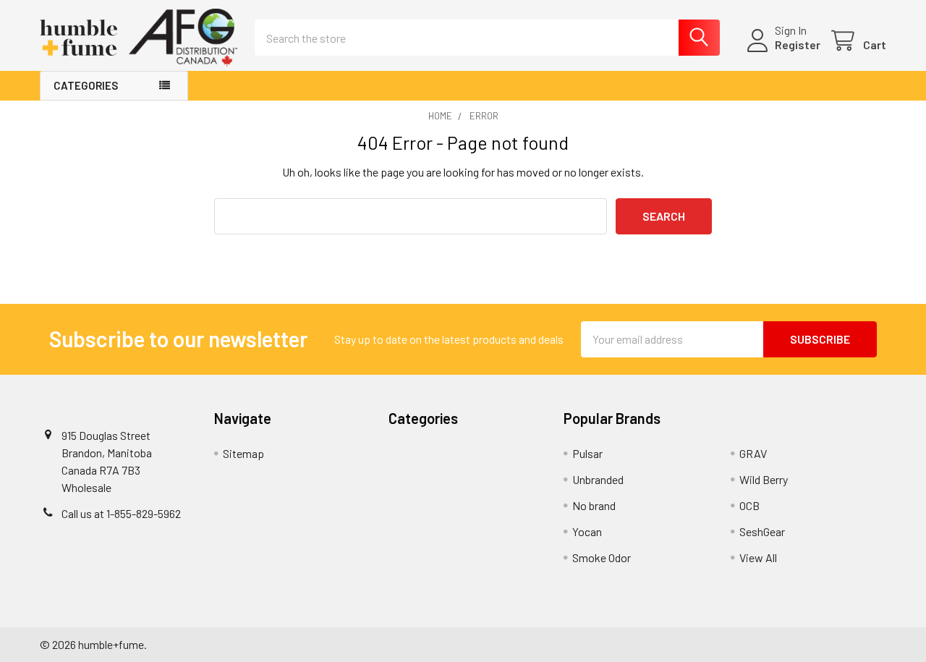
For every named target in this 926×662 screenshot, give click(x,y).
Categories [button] (86, 85)
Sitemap (243, 453)
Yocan (587, 531)
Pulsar (587, 453)
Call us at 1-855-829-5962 (121, 513)
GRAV (753, 453)
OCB (749, 505)
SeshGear (762, 531)
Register (797, 44)
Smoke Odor (601, 557)
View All (758, 557)
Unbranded (598, 479)
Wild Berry (763, 479)
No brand (594, 505)
